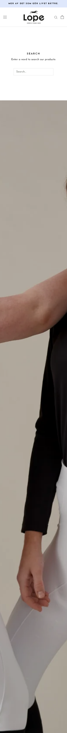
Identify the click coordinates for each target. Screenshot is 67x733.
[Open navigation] (5, 17)
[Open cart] (62, 17)
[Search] (56, 17)
